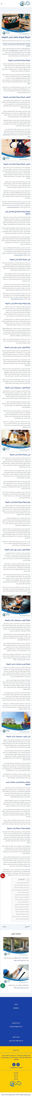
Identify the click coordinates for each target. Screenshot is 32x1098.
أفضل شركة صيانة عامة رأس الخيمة (21, 885)
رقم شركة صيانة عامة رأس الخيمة (22, 894)
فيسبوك (10, 875)
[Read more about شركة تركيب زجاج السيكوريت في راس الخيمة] (16, 946)
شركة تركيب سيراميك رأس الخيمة (22, 899)
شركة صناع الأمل (14, 50)
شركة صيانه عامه (18, 44)
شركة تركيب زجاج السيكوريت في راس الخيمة (16, 958)
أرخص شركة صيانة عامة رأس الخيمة (21, 887)
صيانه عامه (28, 46)
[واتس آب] (2, 985)
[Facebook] (18, 1064)
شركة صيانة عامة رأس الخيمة (23, 882)
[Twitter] (14, 1064)
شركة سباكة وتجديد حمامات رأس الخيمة (21, 916)
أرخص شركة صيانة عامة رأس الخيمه (17, 43)
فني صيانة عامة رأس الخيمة (23, 892)
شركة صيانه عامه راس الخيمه (9, 44)
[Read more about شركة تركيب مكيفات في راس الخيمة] (16, 974)
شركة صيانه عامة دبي (18, 255)
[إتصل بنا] (2, 876)
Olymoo (3, 1094)
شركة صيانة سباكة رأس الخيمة (22, 919)
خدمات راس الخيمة (25, 960)
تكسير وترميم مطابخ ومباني (17, 299)
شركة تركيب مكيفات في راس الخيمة (19, 985)
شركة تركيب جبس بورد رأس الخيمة (22, 897)
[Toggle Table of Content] (27, 880)
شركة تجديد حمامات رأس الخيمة (22, 911)
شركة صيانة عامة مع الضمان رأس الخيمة (20, 890)
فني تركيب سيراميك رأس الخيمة (22, 914)
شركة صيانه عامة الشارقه (13, 207)
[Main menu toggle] (1, 3)
